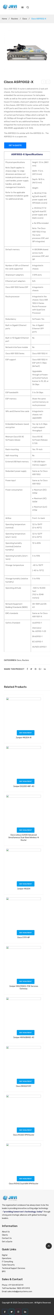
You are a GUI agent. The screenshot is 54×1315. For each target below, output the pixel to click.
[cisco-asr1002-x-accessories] (27, 52)
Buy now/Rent (25, 733)
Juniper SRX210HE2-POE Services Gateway (23, 987)
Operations (6, 1258)
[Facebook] (27, 669)
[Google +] (40, 669)
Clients (5, 1235)
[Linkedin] (25, 1311)
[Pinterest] (35, 669)
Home (4, 19)
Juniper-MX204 (23, 889)
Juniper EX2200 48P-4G (23, 786)
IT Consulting (7, 1262)
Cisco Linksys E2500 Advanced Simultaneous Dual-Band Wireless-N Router (23, 837)
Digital (4, 1255)
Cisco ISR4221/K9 (43, 82)
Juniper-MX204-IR (23, 738)
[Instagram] (18, 1311)
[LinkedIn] (45, 669)
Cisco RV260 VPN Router (23, 1135)
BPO (4, 1271)
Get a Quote (7, 1242)
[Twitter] (31, 669)
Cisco (24, 19)
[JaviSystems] (9, 7)
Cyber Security (8, 1265)
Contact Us (7, 1238)
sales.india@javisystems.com (19, 1291)
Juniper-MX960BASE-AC (23, 1037)
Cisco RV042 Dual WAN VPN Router (23, 1184)
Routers (14, 19)
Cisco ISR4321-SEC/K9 (48, 82)
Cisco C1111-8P (23, 937)
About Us (6, 1232)
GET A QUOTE (15, 145)
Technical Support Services (13, 1268)
